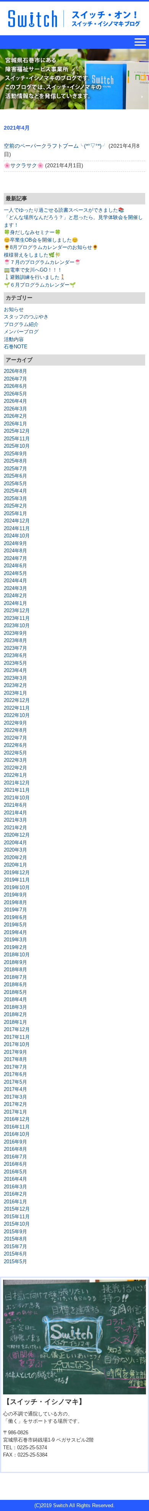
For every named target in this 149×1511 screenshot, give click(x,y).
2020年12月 (17, 835)
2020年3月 (15, 850)
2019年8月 (15, 902)
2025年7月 (15, 468)
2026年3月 (15, 409)
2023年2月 (15, 685)
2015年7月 (15, 1246)
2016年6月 (15, 1164)
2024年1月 (15, 603)
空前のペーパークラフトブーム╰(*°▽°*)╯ (55, 146)
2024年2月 (15, 595)
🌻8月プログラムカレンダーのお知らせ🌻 (51, 247)
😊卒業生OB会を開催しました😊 (41, 240)
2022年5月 (15, 753)
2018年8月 (15, 969)
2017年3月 (15, 1097)
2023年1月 (15, 693)
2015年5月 (15, 1261)
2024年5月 (15, 573)
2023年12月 (17, 610)
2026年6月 (15, 386)
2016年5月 (15, 1172)
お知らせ (14, 309)
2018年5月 (15, 992)
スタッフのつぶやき (26, 317)
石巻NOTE (16, 346)
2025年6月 (15, 476)
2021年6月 (15, 805)
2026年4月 (15, 401)
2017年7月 (15, 1067)
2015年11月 (17, 1216)
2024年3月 (15, 588)
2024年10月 (17, 536)
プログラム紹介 (21, 324)
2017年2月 (15, 1104)
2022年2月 (15, 768)
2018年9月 (15, 962)
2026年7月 (15, 379)
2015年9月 (15, 1231)
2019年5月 (15, 925)
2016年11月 (17, 1127)
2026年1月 (15, 424)
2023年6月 (15, 655)
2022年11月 (17, 708)
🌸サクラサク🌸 (24, 165)
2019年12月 (17, 872)
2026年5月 (15, 394)
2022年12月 (17, 700)
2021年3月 (15, 820)
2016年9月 (15, 1142)
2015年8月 (15, 1239)
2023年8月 (15, 640)
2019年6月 (15, 917)
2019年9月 (15, 895)
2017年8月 (15, 1059)
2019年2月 (15, 947)
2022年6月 (15, 745)
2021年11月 (17, 790)
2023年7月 (15, 648)
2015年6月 (15, 1254)
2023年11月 (17, 618)
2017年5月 (15, 1082)
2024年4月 (15, 580)
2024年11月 (17, 528)
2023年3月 (15, 678)
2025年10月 (17, 446)
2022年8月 (15, 730)
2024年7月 (15, 558)
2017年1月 (15, 1112)
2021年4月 (15, 813)
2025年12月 (17, 431)
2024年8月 (15, 551)
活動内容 (14, 339)
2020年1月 (15, 865)
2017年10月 (17, 1044)
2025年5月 (15, 483)
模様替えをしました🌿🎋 (32, 255)
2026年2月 (15, 416)
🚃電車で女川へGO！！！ (33, 270)
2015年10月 (17, 1224)
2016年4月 (15, 1179)
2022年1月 (15, 775)
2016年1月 (15, 1202)
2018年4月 (15, 999)
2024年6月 (15, 565)
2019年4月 (15, 932)
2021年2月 (15, 827)
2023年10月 (17, 625)
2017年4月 (15, 1089)
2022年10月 (17, 715)
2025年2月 (15, 506)
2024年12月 (17, 521)
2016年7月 (15, 1157)
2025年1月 (15, 513)
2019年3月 (15, 940)
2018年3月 (15, 1007)
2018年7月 (15, 977)
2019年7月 (15, 910)
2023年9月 (15, 633)
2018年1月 (15, 1022)
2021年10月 (17, 798)
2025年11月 (17, 439)
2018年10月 (17, 954)
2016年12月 (17, 1119)
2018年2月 (15, 1014)
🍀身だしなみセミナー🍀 (32, 232)
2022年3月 (15, 760)
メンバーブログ (21, 331)
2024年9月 (15, 543)
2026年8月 (15, 371)
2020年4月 (15, 842)
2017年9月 (15, 1052)
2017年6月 (15, 1074)
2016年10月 (17, 1134)
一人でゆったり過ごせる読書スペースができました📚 (64, 210)
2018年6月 (15, 984)
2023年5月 (15, 663)
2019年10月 (17, 887)
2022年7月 (15, 738)
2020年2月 (15, 857)
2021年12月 (17, 783)
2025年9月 (15, 453)
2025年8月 (15, 461)
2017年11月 (17, 1037)
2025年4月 (15, 491)
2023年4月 (15, 670)
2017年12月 (17, 1029)
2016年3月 (15, 1187)
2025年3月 (15, 498)
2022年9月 (15, 723)
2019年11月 (17, 880)
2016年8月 (15, 1149)
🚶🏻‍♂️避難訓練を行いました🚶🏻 (35, 277)
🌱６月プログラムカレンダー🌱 (40, 285)
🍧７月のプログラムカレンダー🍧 (42, 262)
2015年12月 (17, 1209)
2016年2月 (15, 1194)
